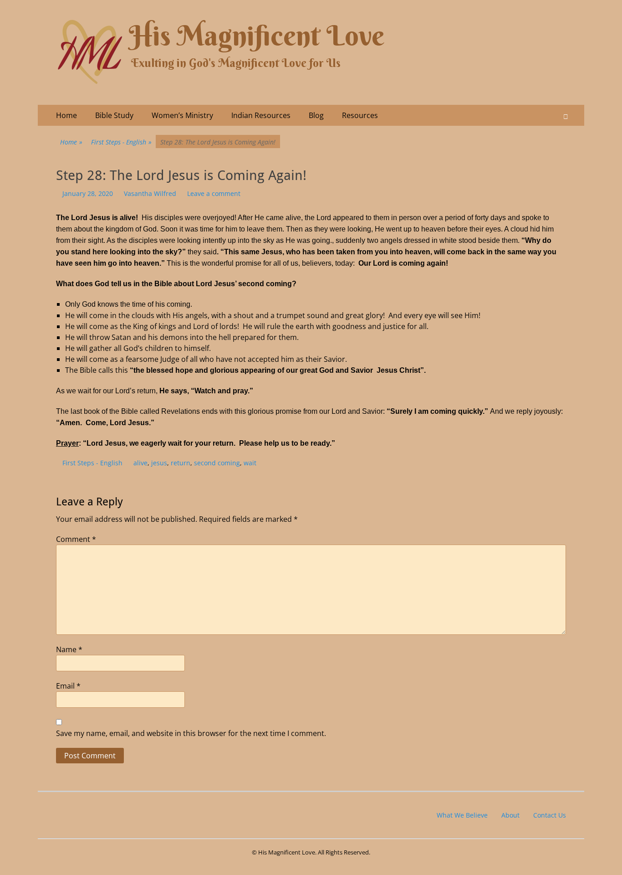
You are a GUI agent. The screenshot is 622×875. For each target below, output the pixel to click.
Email (68, 686)
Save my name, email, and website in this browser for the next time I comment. (191, 733)
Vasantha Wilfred (150, 193)
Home (66, 115)
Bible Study (114, 115)
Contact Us (549, 815)
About (510, 815)
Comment (76, 539)
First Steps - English (121, 142)
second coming (217, 462)
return (180, 462)
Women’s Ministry (182, 115)
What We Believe (462, 815)
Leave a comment (213, 193)
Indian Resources (261, 115)
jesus (159, 462)
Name (69, 649)
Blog (316, 115)
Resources (360, 115)
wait (250, 462)
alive (140, 462)
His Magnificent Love (256, 36)
